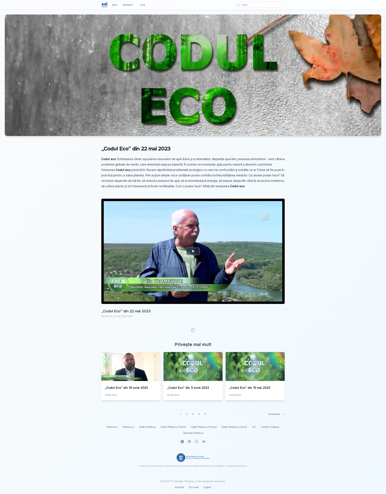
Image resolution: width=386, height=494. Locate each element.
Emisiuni (128, 4)
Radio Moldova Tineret (173, 427)
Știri (114, 4)
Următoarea (274, 414)
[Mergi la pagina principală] (104, 5)
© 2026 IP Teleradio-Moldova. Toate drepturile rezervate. (193, 481)
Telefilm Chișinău (270, 427)
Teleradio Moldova (193, 433)
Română (179, 487)
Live (142, 4)
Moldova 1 (112, 427)
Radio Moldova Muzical (204, 427)
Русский (194, 487)
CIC (254, 427)
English (207, 487)
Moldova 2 (128, 427)
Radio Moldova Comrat (234, 427)
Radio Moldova (147, 427)
